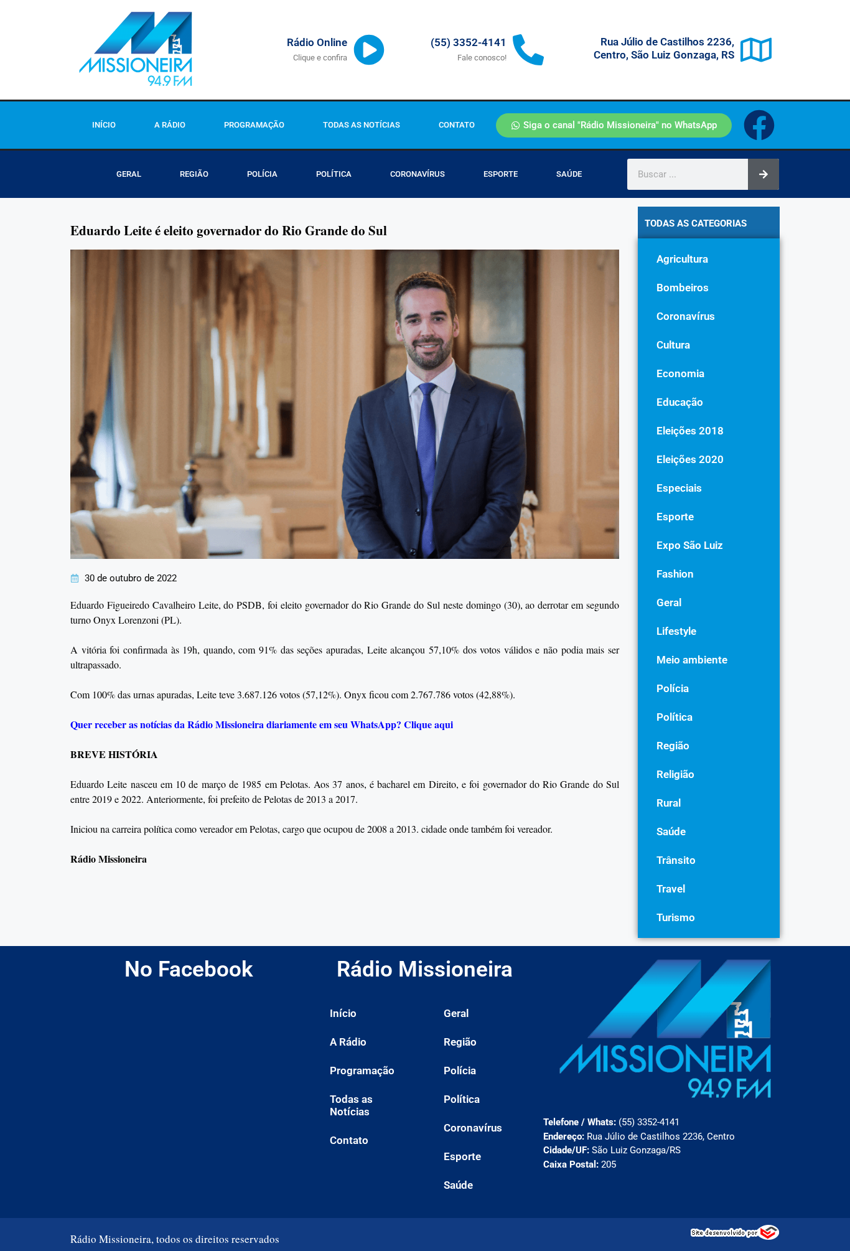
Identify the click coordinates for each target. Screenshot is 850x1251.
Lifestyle (676, 631)
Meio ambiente (691, 660)
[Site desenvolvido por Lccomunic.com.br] (735, 1236)
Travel (670, 889)
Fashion (675, 574)
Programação (254, 124)
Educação (679, 402)
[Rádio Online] (369, 49)
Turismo (675, 917)
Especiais (679, 488)
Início (104, 124)
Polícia (262, 174)
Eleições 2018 (690, 430)
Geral (128, 174)
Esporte (500, 174)
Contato (457, 124)
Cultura (673, 345)
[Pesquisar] (763, 174)
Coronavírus (417, 174)
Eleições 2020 (690, 459)
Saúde (569, 174)
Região (194, 174)
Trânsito (676, 860)
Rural (668, 803)
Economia (680, 373)
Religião (675, 774)
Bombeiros (682, 287)
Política (334, 174)
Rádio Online (317, 42)
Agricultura (682, 259)
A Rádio (169, 124)
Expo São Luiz (689, 545)
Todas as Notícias (361, 124)
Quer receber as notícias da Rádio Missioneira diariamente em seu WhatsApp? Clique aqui (261, 724)
